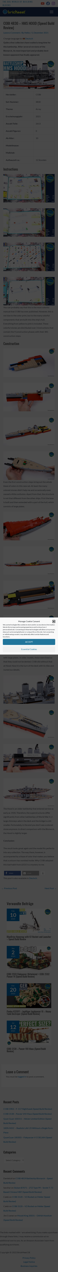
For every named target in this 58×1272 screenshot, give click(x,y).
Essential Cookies (29, 649)
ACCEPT (29, 642)
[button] (53, 621)
